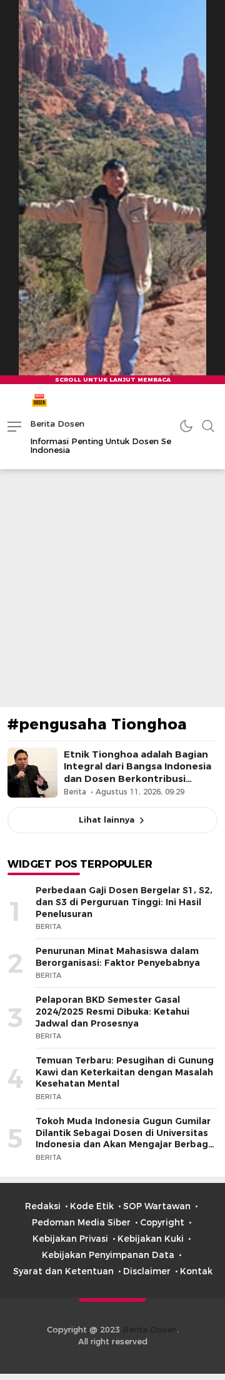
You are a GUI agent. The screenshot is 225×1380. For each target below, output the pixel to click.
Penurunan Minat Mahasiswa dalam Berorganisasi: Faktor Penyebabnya (118, 957)
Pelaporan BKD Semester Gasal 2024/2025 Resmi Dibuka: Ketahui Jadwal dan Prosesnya (112, 1011)
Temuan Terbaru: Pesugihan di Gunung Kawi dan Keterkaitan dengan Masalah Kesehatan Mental (125, 1071)
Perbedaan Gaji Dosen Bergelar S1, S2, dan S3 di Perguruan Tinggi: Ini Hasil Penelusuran (124, 901)
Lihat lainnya (106, 819)
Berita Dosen (57, 423)
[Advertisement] (112, 588)
